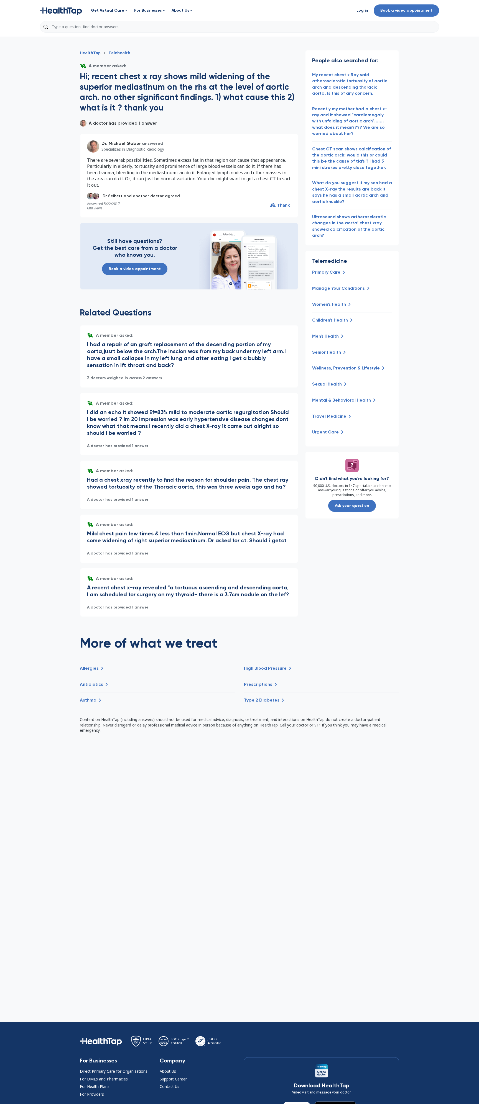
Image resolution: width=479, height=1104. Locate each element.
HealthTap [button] (90, 52)
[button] (61, 10)
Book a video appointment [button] (406, 10)
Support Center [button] (173, 1079)
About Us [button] (168, 1071)
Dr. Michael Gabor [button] (121, 143)
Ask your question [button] (352, 505)
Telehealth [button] (119, 52)
